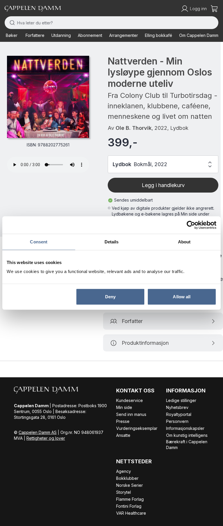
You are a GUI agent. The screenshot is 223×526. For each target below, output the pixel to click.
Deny (110, 296)
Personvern (177, 421)
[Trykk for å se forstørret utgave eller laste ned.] (48, 97)
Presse (123, 421)
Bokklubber (127, 478)
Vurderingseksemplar (136, 428)
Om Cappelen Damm (198, 35)
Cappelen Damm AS (38, 432)
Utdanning (61, 35)
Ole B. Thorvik (134, 128)
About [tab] (184, 241)
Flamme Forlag (130, 499)
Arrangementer (123, 35)
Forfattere (35, 35)
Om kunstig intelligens (187, 435)
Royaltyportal (178, 414)
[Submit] (11, 22)
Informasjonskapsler (185, 428)
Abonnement (90, 35)
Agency (123, 471)
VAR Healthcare (131, 513)
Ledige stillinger (181, 400)
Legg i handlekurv (163, 185)
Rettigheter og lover (45, 438)
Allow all (181, 296)
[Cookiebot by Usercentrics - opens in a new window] (191, 224)
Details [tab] (112, 241)
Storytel (123, 492)
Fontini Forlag (128, 506)
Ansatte (123, 435)
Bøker (11, 35)
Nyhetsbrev (177, 407)
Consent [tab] (38, 241)
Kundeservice (129, 400)
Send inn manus (131, 414)
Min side (124, 407)
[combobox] (111, 22)
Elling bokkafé (158, 35)
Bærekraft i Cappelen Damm (186, 444)
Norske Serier (129, 485)
